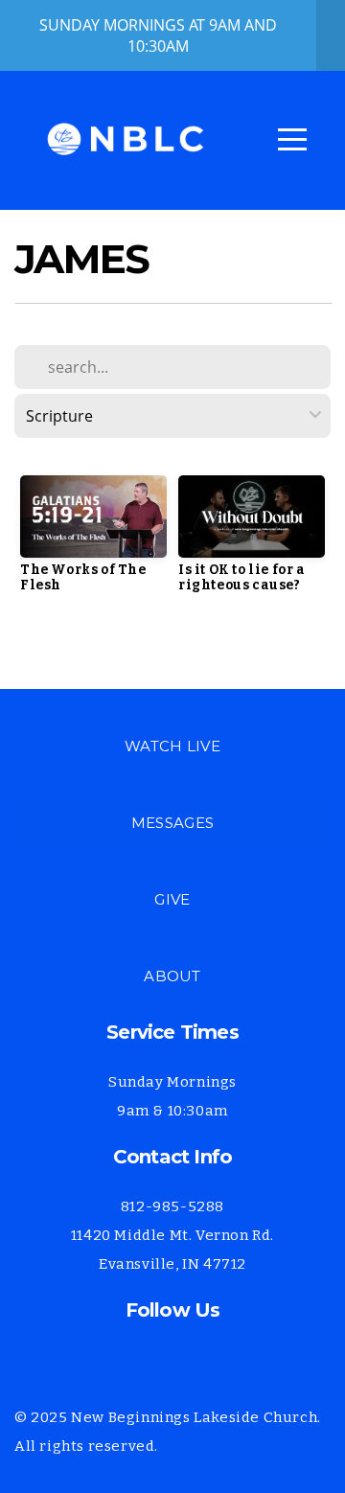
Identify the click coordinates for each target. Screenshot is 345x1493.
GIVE (172, 899)
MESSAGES (172, 823)
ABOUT (172, 976)
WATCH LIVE (172, 746)
